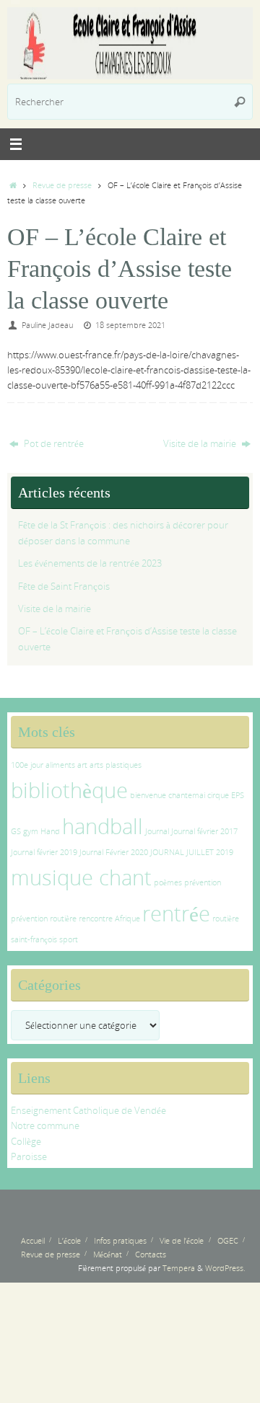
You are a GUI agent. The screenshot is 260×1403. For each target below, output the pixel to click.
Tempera (178, 1267)
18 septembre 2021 (130, 324)
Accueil (33, 1240)
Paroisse (29, 1157)
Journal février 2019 (44, 852)
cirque (218, 795)
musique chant (81, 877)
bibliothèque (69, 790)
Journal (157, 831)
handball (102, 826)
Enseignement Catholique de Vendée (88, 1111)
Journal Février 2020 (113, 852)
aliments (60, 765)
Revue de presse (62, 185)
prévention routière (44, 918)
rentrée (176, 913)
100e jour (27, 765)
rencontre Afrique (109, 918)
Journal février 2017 (204, 831)
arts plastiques (116, 765)
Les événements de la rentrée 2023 (90, 563)
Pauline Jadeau (47, 324)
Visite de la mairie (200, 444)
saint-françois (34, 939)
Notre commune (45, 1126)
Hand (50, 831)
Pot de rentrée (53, 444)
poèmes (168, 882)
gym (30, 831)
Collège (26, 1142)
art (82, 765)
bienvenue (148, 795)
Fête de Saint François (64, 586)
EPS (237, 795)
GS (16, 831)
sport (68, 939)
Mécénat (107, 1254)
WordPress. (225, 1267)
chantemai (186, 795)
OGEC (227, 1240)
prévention (202, 882)
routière (225, 918)
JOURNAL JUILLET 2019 (191, 852)
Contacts (150, 1254)
